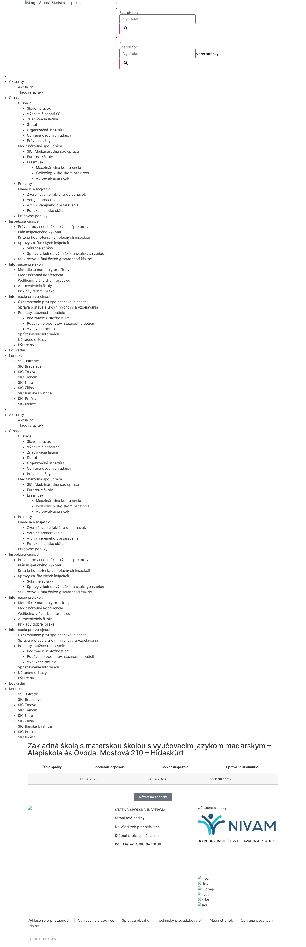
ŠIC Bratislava (29, 366)
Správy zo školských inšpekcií (43, 242)
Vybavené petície (41, 328)
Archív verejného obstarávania (52, 205)
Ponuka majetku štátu (45, 210)
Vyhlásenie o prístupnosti (49, 920)
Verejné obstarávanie (44, 199)
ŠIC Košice (27, 404)
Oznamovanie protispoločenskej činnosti (52, 302)
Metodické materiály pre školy (43, 269)
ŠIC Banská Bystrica (35, 393)
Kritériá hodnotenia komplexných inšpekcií (54, 237)
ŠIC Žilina (26, 388)
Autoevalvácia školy (53, 178)
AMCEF (57, 939)
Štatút (32, 124)
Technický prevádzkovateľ (179, 920)
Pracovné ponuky (32, 216)
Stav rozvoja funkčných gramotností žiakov (55, 259)
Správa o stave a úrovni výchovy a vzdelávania (58, 307)
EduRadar (17, 350)
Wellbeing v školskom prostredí (62, 173)
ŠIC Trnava (27, 371)
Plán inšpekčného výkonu (39, 232)
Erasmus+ (35, 162)
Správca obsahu (135, 920)
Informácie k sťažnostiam (48, 318)
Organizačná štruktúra (46, 130)
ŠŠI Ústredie (28, 361)
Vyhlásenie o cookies (96, 920)
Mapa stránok (221, 920)
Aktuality (16, 81)
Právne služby (39, 140)
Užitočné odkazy (32, 339)
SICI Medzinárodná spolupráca (53, 151)
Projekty (25, 183)
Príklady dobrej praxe (36, 291)
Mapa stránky (207, 53)
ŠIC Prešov (27, 398)
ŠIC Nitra (25, 382)
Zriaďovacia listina (42, 119)
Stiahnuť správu (221, 779)
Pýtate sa (26, 345)
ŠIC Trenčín (27, 377)
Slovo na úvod (39, 108)
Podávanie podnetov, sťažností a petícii (60, 323)
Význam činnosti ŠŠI (44, 113)
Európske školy (40, 156)
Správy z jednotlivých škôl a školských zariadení (68, 253)
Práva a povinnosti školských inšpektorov (53, 226)
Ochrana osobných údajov (49, 135)
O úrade (24, 103)
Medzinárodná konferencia (58, 167)
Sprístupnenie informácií (38, 334)
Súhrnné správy (40, 248)
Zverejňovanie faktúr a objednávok (56, 194)
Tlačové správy (31, 92)
